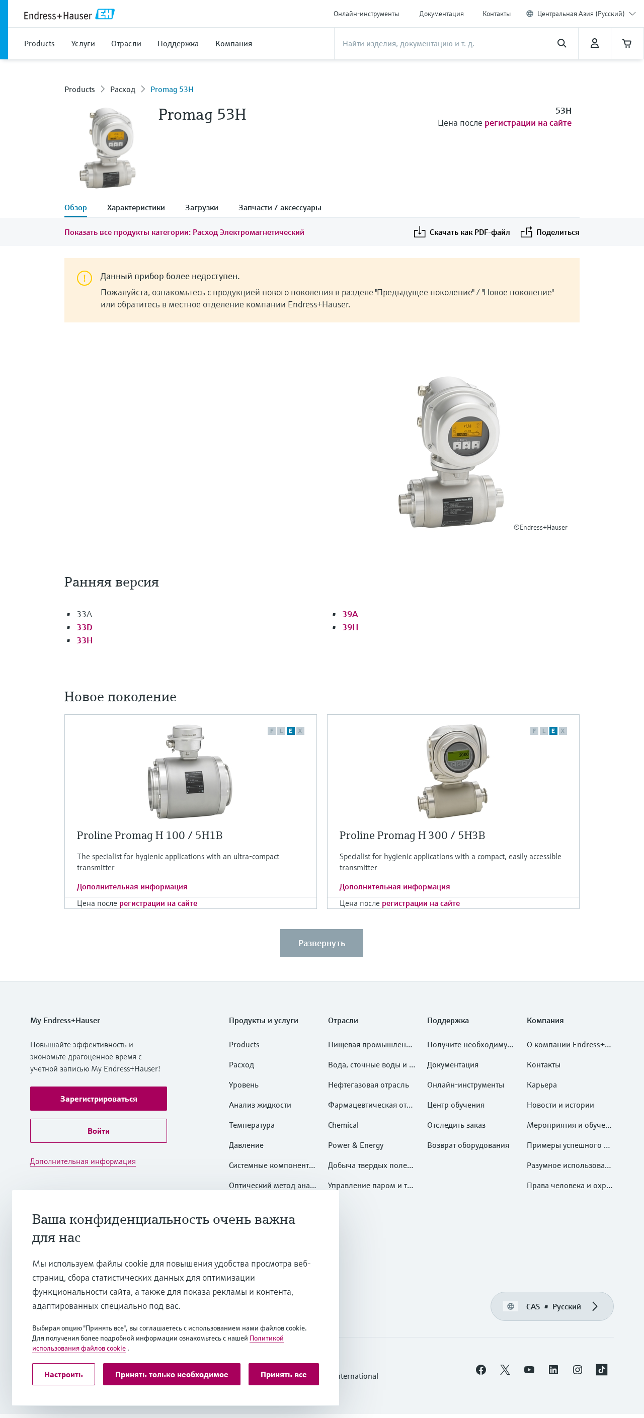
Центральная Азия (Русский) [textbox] (581, 13)
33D (84, 627)
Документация (442, 13)
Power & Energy (355, 1145)
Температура (252, 1125)
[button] (98, 1099)
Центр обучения (456, 1105)
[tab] (80, 208)
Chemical (343, 1125)
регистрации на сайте (528, 122)
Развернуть (321, 943)
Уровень (244, 1084)
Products (79, 89)
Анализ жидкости (260, 1105)
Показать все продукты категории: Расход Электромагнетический (184, 232)
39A (350, 614)
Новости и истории (560, 1105)
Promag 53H (172, 89)
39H (350, 627)
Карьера (542, 1084)
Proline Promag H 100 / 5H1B (149, 835)
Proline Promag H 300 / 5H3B (412, 835)
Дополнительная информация (132, 886)
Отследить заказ (456, 1125)
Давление (246, 1145)
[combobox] (586, 14)
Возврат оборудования (468, 1145)
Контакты (496, 13)
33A (84, 614)
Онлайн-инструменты (366, 13)
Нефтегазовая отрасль (368, 1084)
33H (84, 640)
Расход (122, 89)
